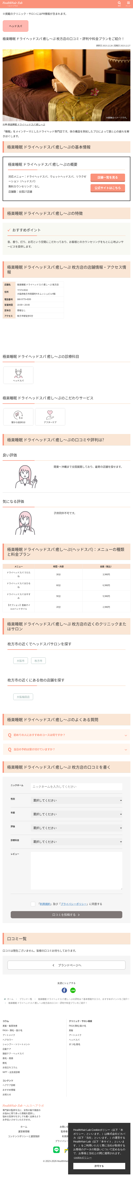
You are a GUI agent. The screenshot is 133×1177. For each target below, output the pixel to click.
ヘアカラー (8, 1039)
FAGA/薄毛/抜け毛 (77, 1025)
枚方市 (38, 661)
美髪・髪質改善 (10, 1025)
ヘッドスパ (15, 26)
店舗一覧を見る (107, 177)
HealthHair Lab (13, 4)
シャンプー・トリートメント (16, 1044)
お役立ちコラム (10, 1067)
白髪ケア (7, 1048)
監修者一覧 (66, 1131)
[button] (123, 618)
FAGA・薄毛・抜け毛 (12, 1030)
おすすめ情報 (9, 1089)
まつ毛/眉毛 (74, 1044)
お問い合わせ (66, 1126)
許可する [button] (99, 1166)
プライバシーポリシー (74, 904)
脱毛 (5, 1062)
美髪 (71, 1030)
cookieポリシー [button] (83, 1157)
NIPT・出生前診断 (11, 1072)
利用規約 (45, 904)
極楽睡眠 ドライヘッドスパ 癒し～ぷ (26, 124)
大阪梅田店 (23, 697)
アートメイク (9, 1034)
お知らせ (7, 1094)
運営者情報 (24, 1131)
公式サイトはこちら (108, 188)
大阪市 (20, 661)
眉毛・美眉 (8, 1058)
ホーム (23, 1126)
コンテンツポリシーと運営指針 (24, 1136)
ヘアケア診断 (9, 1085)
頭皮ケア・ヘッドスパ (13, 1053)
